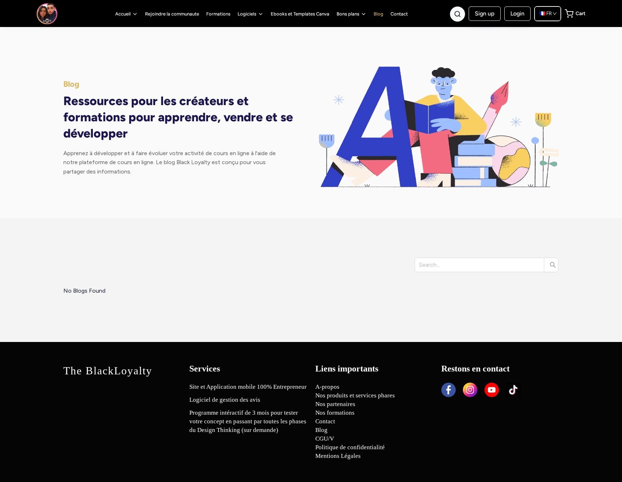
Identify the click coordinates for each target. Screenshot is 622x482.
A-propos (327, 386)
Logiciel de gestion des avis (224, 399)
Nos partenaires (335, 404)
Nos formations (335, 412)
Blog (378, 14)
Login (517, 13)
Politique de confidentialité (350, 447)
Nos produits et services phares (355, 395)
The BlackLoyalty (107, 371)
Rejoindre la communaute (172, 14)
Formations (218, 14)
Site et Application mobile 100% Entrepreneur (248, 386)
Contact (399, 14)
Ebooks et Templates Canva (300, 14)
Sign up (485, 13)
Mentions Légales (338, 455)
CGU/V (324, 438)
